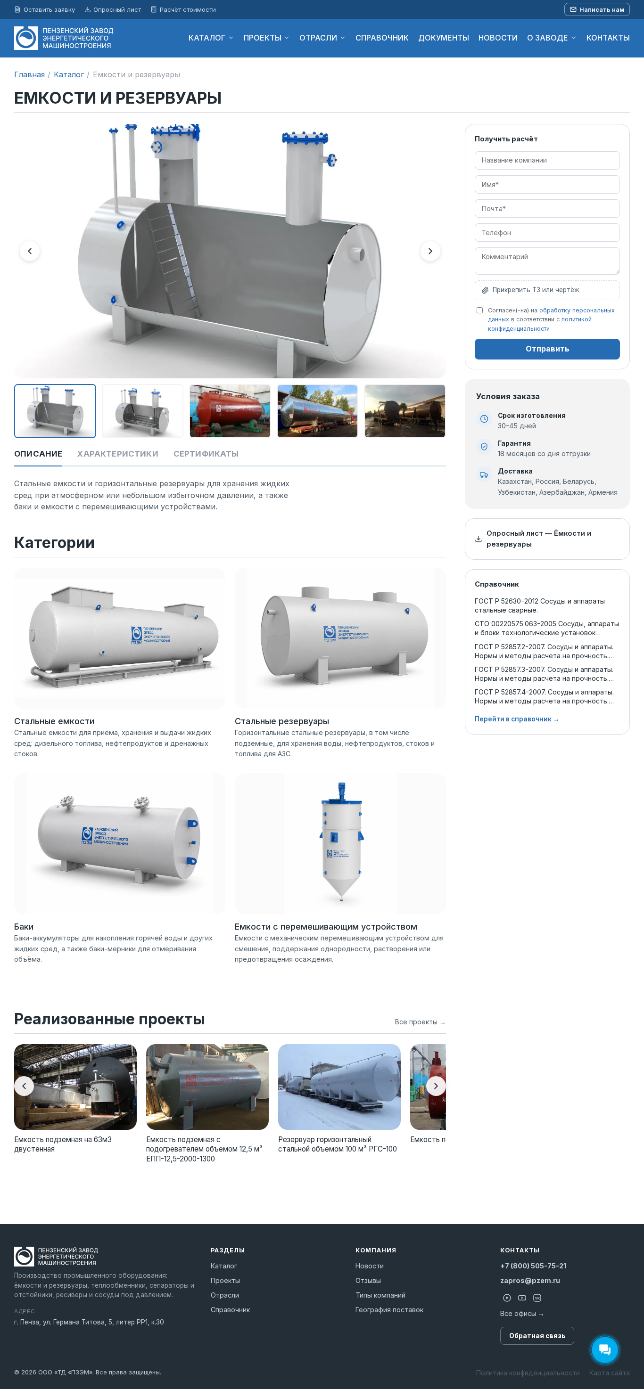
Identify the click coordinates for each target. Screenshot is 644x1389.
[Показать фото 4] (318, 411)
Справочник (230, 1310)
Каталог (69, 74)
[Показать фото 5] (405, 411)
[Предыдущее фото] (30, 251)
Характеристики (117, 453)
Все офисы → (522, 1313)
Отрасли (225, 1295)
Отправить (548, 348)
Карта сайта (609, 1373)
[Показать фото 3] (230, 411)
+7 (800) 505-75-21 (533, 1266)
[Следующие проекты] (436, 1086)
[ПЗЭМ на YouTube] (522, 1297)
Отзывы (368, 1280)
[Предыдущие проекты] (24, 1086)
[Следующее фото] (430, 251)
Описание (38, 453)
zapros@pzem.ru (530, 1280)
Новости (369, 1266)
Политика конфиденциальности (528, 1373)
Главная (29, 74)
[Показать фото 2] (143, 411)
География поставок (389, 1310)
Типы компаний (380, 1295)
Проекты (225, 1280)
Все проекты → (420, 1022)
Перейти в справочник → (517, 719)
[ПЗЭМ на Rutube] (506, 1297)
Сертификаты (206, 453)
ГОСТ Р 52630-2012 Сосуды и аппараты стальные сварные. (540, 605)
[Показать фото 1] (55, 411)
